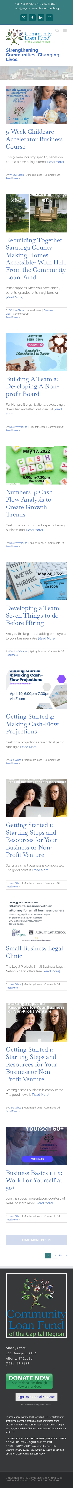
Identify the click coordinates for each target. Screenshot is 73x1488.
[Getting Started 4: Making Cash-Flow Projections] (36, 689)
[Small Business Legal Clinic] (36, 921)
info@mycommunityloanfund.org (36, 8)
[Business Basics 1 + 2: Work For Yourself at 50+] (36, 1146)
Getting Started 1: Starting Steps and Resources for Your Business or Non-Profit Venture (31, 840)
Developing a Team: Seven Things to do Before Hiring (33, 615)
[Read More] (55, 162)
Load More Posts (36, 1240)
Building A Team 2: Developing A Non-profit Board (32, 386)
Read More (12, 178)
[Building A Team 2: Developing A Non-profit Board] (36, 352)
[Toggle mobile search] (57, 30)
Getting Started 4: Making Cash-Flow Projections (32, 723)
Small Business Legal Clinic (34, 952)
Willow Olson (16, 175)
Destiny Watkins (18, 427)
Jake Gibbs (15, 760)
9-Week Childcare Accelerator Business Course (34, 138)
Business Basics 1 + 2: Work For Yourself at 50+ (34, 1180)
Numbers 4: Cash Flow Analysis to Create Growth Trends (29, 503)
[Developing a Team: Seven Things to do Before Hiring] (36, 581)
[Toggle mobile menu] (65, 30)
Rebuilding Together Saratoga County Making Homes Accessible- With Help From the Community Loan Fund (36, 258)
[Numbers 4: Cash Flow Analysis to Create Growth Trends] (36, 465)
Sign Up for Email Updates (36, 1397)
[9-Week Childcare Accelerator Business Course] (36, 105)
